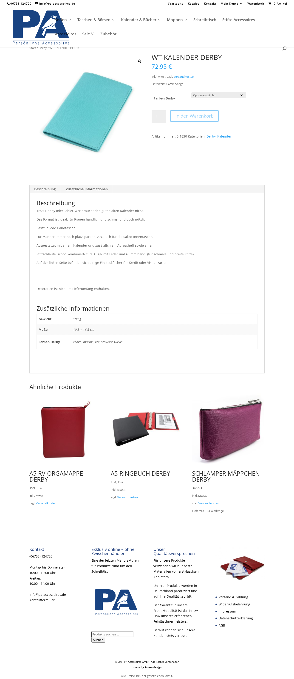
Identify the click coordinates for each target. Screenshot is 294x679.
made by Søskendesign (147, 667)
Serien (61, 20)
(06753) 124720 (40, 556)
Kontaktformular (42, 600)
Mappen (175, 20)
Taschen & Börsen (93, 20)
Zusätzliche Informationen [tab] (87, 189)
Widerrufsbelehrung (234, 604)
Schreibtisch (204, 20)
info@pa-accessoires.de (47, 594)
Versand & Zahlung (233, 597)
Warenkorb (255, 4)
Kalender (224, 136)
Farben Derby (164, 98)
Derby (43, 48)
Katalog (194, 4)
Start (32, 48)
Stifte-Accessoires (238, 20)
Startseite (176, 4)
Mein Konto (229, 4)
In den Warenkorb (194, 116)
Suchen (98, 640)
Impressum (227, 611)
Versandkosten (183, 77)
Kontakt (210, 4)
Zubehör (108, 34)
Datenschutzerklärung (236, 618)
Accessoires (65, 34)
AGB (222, 625)
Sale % (88, 34)
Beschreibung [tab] (45, 189)
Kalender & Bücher (138, 20)
